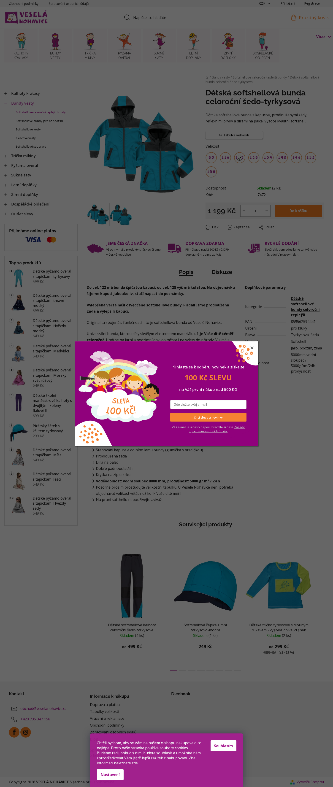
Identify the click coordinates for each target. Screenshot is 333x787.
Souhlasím (223, 745)
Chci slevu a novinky (208, 417)
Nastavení (110, 774)
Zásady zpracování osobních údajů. (217, 429)
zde (135, 762)
